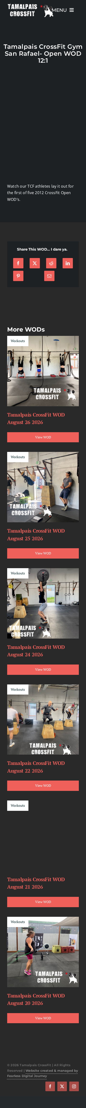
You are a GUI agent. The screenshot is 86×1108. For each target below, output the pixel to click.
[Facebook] (18, 263)
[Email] (49, 276)
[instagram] (74, 1086)
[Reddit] (51, 263)
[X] (34, 263)
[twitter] (62, 1086)
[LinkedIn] (67, 263)
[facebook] (50, 1086)
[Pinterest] (18, 276)
